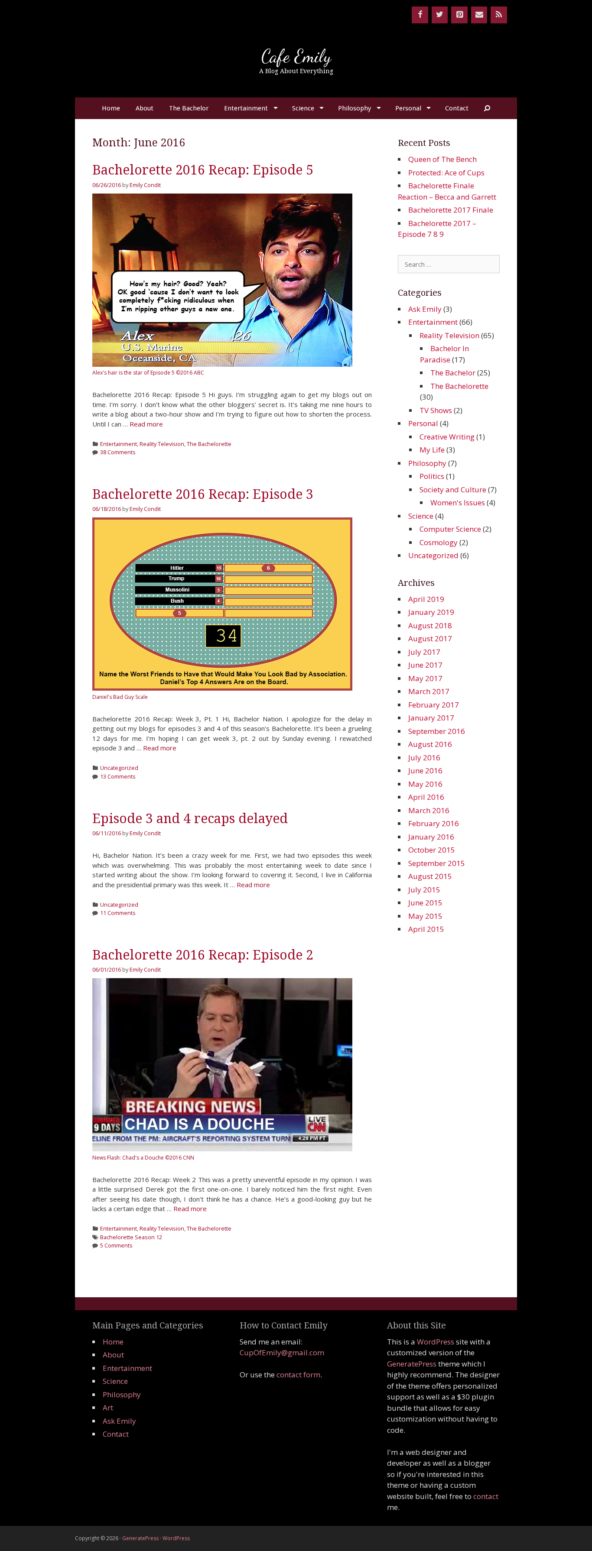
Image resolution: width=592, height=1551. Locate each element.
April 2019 (426, 599)
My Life (432, 450)
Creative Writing (447, 437)
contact (485, 1496)
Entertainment (246, 108)
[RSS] (499, 14)
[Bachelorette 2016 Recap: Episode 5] (222, 364)
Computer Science (450, 529)
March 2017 (428, 691)
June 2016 (425, 771)
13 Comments (118, 776)
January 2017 (431, 718)
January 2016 (431, 837)
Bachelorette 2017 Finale (450, 210)
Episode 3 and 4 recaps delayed (190, 818)
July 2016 (424, 758)
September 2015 (436, 863)
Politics (432, 476)
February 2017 (433, 705)
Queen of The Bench (442, 159)
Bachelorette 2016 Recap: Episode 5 (202, 170)
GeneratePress (411, 1364)
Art (108, 1407)
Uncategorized (119, 768)
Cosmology (439, 542)
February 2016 (433, 823)
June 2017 (425, 665)
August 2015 (430, 876)
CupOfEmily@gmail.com (282, 1352)
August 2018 (430, 625)
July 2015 (424, 890)
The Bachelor (188, 108)
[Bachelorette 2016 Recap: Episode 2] (222, 1148)
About (144, 108)
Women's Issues (457, 502)
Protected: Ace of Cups (446, 173)
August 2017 (430, 638)
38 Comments (118, 452)
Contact (456, 108)
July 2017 (424, 652)
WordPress (435, 1342)
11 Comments (118, 913)
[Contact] (479, 14)
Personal (408, 108)
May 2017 (425, 678)
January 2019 (431, 612)
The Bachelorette (209, 444)
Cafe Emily (296, 56)
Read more (146, 424)
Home (111, 108)
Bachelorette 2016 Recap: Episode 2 (202, 955)
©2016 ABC (190, 372)
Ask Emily (425, 309)
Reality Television (162, 444)
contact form (298, 1375)
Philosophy (354, 108)
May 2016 (425, 784)
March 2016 (428, 810)
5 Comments (116, 1245)
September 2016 (436, 731)
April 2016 (426, 797)
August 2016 (430, 744)
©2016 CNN (179, 1157)
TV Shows (436, 410)
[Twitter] (440, 14)
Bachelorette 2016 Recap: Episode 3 (202, 494)
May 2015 (425, 916)
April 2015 (426, 929)
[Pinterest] (459, 14)
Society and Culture (453, 489)
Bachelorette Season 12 (131, 1237)
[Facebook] (420, 14)
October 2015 (431, 850)
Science (303, 108)
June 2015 (425, 903)
